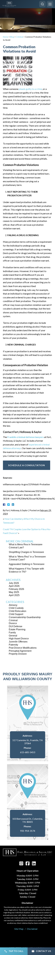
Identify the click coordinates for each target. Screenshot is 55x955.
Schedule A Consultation (26, 465)
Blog (12, 37)
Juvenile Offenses (18, 641)
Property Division (18, 654)
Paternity (13, 644)
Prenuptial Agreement (20, 651)
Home (5, 37)
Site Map (18, 928)
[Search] (42, 4)
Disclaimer (32, 928)
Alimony (13, 605)
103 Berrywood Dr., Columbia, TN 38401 (27, 820)
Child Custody (16, 608)
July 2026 (14, 583)
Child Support (16, 614)
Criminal (19, 37)
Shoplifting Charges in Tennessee (26, 552)
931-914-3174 (27, 830)
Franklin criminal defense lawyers (25, 437)
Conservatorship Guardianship (25, 617)
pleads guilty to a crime (30, 88)
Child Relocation (17, 611)
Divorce (13, 623)
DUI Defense (15, 626)
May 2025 (14, 592)
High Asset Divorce (19, 638)
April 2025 (14, 595)
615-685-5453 (27, 752)
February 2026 (16, 589)
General (13, 635)
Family (12, 632)
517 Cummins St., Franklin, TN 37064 (27, 742)
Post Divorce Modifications (23, 648)
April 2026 (14, 586)
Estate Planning (17, 629)
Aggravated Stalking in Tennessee (26, 564)
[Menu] (50, 4)
